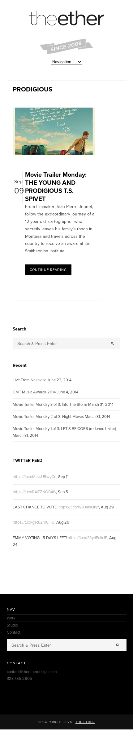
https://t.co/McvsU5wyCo (34, 476)
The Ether (85, 722)
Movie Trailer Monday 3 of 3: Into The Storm (50, 404)
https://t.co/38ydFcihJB (87, 537)
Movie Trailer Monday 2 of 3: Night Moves (48, 416)
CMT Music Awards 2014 (34, 392)
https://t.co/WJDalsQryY (78, 507)
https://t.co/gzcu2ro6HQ (33, 522)
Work (11, 618)
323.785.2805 (19, 678)
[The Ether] (67, 18)
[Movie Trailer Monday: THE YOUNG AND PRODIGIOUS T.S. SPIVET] (54, 153)
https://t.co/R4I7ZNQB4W (34, 492)
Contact (13, 632)
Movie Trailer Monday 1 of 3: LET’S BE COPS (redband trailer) (64, 428)
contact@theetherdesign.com (32, 671)
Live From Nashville (29, 380)
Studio (12, 625)
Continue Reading (48, 270)
